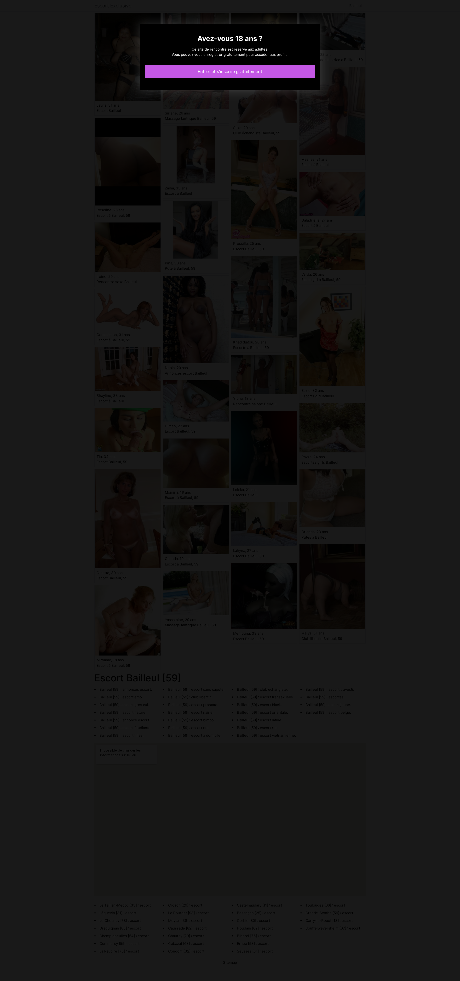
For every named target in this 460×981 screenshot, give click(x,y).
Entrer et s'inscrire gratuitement (230, 71)
